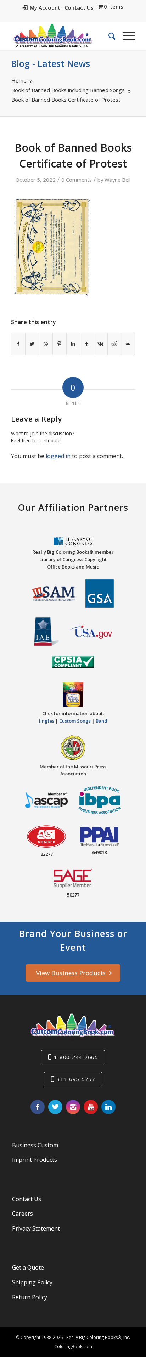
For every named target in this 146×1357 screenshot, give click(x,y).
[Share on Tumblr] (87, 344)
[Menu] (125, 36)
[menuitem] (41, 8)
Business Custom (35, 1145)
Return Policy (29, 1297)
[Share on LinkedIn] (73, 344)
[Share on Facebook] (18, 344)
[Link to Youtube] (91, 1107)
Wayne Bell (117, 179)
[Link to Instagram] (73, 1107)
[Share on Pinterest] (59, 344)
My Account (45, 7)
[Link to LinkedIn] (108, 1107)
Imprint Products (34, 1160)
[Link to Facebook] (37, 1107)
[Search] (108, 36)
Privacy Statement (36, 1228)
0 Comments (76, 179)
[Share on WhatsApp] (45, 344)
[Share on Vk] (100, 344)
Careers (22, 1213)
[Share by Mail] (128, 344)
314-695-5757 (76, 1078)
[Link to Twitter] (55, 1107)
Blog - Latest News (50, 63)
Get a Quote (28, 1267)
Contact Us (79, 7)
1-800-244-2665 (76, 1057)
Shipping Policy (32, 1282)
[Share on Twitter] (32, 344)
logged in (58, 456)
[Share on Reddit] (114, 344)
